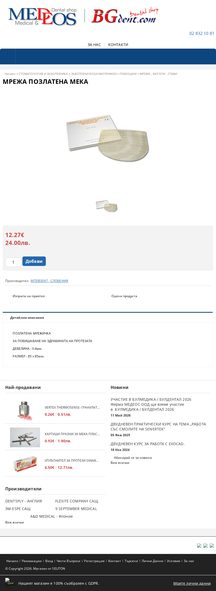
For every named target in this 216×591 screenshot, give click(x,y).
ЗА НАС (94, 44)
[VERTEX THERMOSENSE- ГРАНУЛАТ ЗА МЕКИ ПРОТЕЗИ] (25, 411)
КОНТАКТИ (118, 44)
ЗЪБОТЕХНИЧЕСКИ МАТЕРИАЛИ (94, 74)
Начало (10, 74)
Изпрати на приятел (29, 296)
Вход (49, 561)
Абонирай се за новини (133, 457)
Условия (173, 561)
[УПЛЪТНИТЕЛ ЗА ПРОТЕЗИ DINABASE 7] (25, 464)
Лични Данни (152, 561)
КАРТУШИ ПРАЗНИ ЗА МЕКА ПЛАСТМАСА (72, 434)
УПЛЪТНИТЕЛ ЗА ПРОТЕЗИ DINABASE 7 (72, 460)
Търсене (131, 561)
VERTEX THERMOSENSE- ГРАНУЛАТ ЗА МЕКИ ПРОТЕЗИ (72, 407)
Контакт (114, 561)
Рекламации (32, 561)
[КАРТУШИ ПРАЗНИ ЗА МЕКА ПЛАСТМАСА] (25, 437)
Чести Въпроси (69, 561)
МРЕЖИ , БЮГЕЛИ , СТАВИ (158, 74)
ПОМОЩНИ (128, 74)
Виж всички (120, 462)
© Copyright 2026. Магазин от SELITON (35, 568)
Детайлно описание (27, 317)
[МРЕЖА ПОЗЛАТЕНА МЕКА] (108, 187)
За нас (189, 561)
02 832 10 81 (201, 33)
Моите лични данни (192, 583)
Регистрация (94, 561)
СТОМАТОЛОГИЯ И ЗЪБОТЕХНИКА (43, 74)
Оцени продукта (124, 296)
